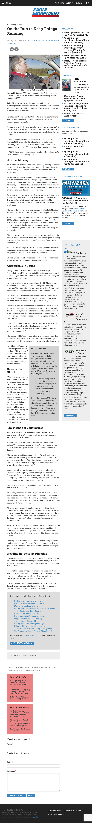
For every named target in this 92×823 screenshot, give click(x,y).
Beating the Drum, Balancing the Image (29, 624)
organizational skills (31, 670)
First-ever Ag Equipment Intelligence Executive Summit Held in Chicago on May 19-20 (76, 107)
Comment (11, 771)
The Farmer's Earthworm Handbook (20, 730)
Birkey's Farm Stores (32, 635)
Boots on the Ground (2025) (74, 147)
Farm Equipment (80, 80)
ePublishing (35, 817)
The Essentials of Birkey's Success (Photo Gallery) (33, 631)
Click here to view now (21, 643)
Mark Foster (15, 670)
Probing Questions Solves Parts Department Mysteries (34, 608)
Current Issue (69, 811)
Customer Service (55, 811)
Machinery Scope (81, 352)
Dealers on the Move (33, 41)
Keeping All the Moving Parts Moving (28, 619)
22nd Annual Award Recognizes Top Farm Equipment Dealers (74, 98)
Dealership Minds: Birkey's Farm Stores (28, 601)
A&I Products (81, 252)
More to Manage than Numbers (26, 606)
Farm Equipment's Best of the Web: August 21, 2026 (76, 33)
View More (67, 120)
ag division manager (48, 668)
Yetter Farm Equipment (75, 317)
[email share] (12, 49)
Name (10, 744)
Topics (8, 3)
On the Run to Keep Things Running (27, 611)
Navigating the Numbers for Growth (27, 614)
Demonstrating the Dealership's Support (29, 616)
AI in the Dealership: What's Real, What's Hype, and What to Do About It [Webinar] (75, 49)
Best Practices (46, 41)
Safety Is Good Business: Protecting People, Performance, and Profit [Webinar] (76, 64)
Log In (70, 3)
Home (78, 811)
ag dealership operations (28, 668)
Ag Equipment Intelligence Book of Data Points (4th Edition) (76, 40)
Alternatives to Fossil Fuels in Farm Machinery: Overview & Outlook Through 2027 (20, 723)
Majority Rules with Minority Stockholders (29, 603)
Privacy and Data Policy (57, 814)
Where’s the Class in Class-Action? (74, 114)
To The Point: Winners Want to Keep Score (19, 698)
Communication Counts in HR (25, 621)
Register (79, 3)
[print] (16, 49)
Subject (10, 762)
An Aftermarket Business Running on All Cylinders (33, 629)
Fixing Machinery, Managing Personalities (29, 626)
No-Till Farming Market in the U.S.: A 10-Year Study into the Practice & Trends (20, 714)
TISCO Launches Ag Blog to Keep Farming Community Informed (20, 691)
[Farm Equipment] (66, 85)
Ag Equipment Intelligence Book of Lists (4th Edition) (76, 153)
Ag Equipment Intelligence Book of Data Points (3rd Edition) (76, 161)
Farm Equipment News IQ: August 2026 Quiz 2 (75, 56)
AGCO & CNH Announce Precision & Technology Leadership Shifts (75, 201)
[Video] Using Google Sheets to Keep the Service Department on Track (19, 683)
